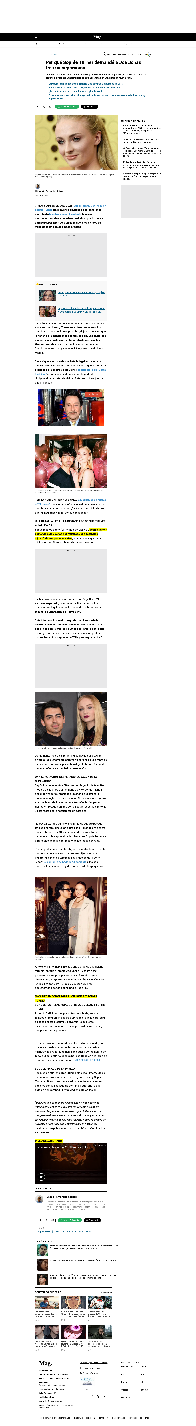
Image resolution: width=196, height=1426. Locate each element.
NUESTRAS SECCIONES (130, 1362)
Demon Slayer (123, 44)
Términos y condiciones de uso (93, 1363)
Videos (143, 1366)
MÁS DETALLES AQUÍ (87, 1060)
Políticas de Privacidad (90, 1368)
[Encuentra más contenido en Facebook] (38, 106)
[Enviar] (36, 44)
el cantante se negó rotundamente (65, 861)
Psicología (94, 44)
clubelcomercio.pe (62, 1418)
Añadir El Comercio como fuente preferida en (127, 55)
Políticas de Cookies (89, 1373)
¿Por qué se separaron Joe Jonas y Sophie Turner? (81, 294)
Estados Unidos (83, 1231)
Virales (124, 1390)
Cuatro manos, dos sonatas (141, 44)
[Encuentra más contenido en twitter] (44, 106)
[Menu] (37, 37)
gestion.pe (78, 1418)
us (122, 1374)
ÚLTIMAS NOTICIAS (133, 121)
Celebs (57, 1231)
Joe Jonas (68, 1231)
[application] (71, 1163)
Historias (126, 1397)
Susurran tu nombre (108, 44)
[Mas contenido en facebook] (92, 1396)
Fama (124, 1382)
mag (147, 1418)
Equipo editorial (45, 1370)
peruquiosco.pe (135, 1418)
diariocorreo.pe (118, 1418)
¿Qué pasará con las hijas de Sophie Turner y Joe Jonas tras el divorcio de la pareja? (81, 310)
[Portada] (45, 1368)
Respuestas (127, 1366)
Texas (75, 44)
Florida (58, 44)
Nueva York (84, 44)
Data (142, 1374)
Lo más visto (44, 1241)
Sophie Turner (44, 1231)
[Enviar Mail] (36, 191)
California (66, 44)
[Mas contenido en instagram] (104, 1396)
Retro (142, 1382)
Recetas (144, 1390)
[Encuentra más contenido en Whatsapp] (50, 106)
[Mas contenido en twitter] (98, 1396)
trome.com (104, 1418)
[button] (41, 1177)
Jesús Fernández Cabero (51, 191)
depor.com (90, 1418)
